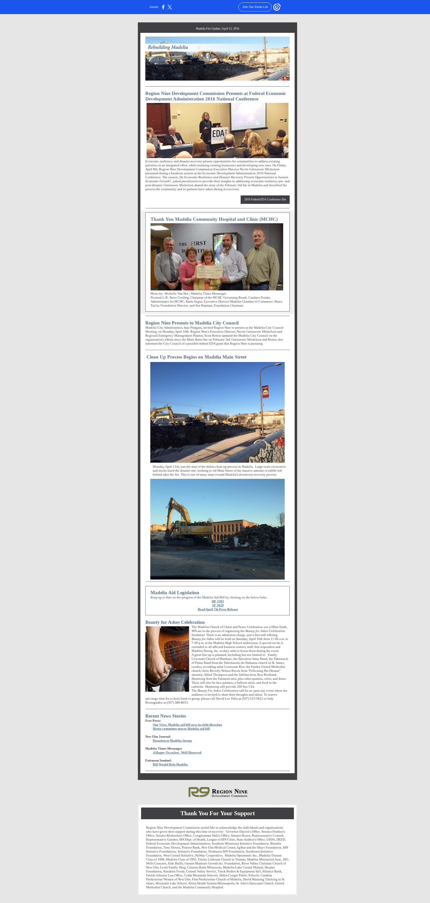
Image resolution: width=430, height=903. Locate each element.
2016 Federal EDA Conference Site (265, 199)
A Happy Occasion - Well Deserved (177, 752)
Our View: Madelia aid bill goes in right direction (187, 724)
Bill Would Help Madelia (170, 764)
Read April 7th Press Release (218, 609)
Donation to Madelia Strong (172, 740)
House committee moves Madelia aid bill (181, 728)
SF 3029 (218, 605)
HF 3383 (218, 601)
